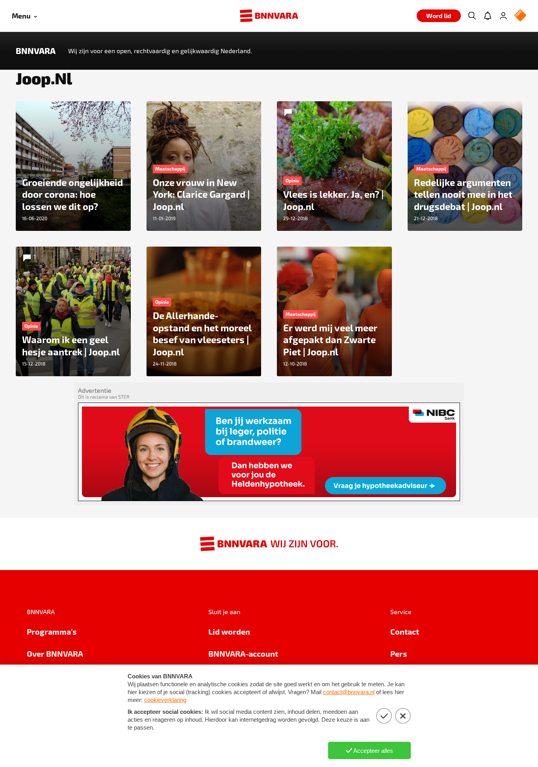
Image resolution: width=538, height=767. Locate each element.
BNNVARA (36, 51)
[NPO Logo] (520, 15)
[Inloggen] (503, 15)
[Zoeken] (472, 15)
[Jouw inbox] (487, 15)
